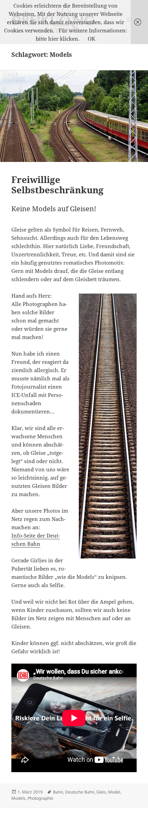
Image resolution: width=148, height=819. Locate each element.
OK (91, 38)
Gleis (101, 792)
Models (18, 798)
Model (114, 792)
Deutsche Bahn (79, 792)
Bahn (58, 792)
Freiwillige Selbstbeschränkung (57, 184)
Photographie (40, 798)
